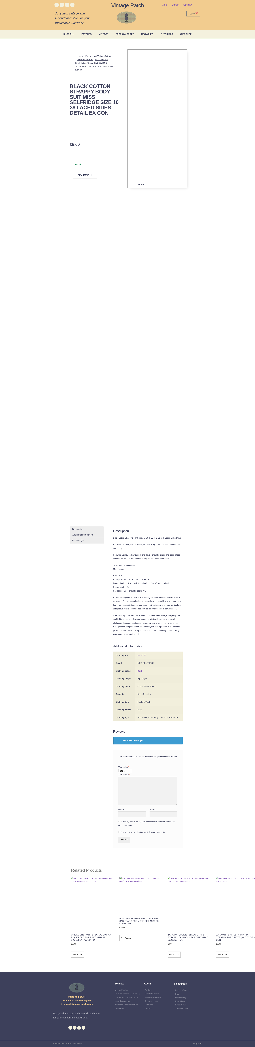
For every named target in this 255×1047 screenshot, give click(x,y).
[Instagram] (67, 5)
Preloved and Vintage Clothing (98, 56)
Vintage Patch (127, 5)
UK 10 (140, 655)
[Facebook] (56, 5)
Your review (124, 775)
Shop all (68, 34)
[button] (148, 184)
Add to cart (85, 175)
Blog (164, 4)
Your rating (123, 767)
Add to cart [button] (77, 954)
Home (80, 56)
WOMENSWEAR (85, 59)
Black (139, 671)
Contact (187, 4)
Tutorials (167, 34)
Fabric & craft (125, 34)
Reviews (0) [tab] (78, 540)
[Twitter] (62, 5)
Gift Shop (186, 34)
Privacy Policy (197, 1044)
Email (153, 809)
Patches (86, 34)
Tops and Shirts (101, 59)
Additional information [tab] (82, 535)
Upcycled (147, 34)
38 (145, 655)
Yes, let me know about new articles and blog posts (142, 832)
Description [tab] (77, 529)
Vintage (103, 34)
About (175, 4)
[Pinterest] (72, 5)
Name (121, 809)
